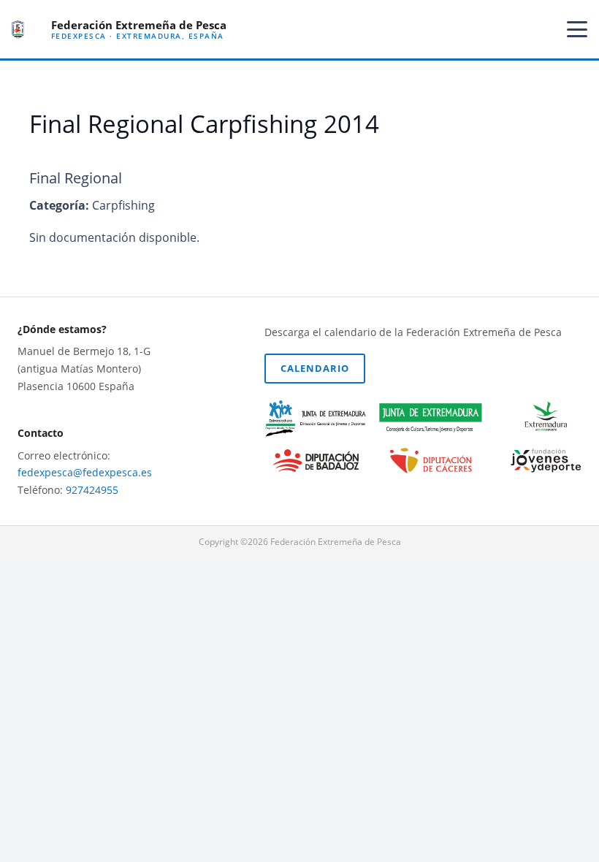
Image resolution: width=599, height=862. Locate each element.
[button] (577, 29)
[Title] (18, 29)
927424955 (92, 490)
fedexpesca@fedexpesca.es (85, 472)
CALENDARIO (315, 368)
